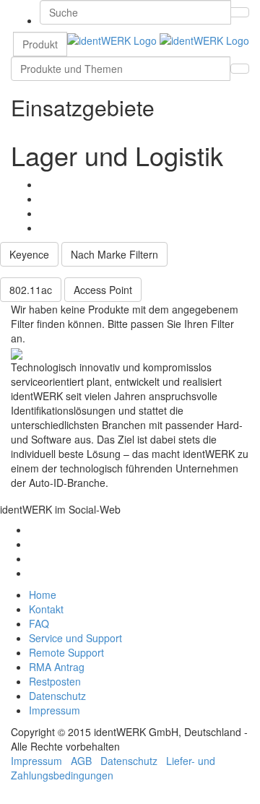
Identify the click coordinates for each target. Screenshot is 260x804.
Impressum (54, 710)
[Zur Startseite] (158, 39)
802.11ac (30, 289)
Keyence (29, 254)
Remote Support (66, 652)
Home (42, 594)
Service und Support (75, 638)
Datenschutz (57, 695)
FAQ (39, 623)
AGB (81, 760)
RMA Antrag (56, 667)
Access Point (103, 289)
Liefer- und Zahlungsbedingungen (113, 767)
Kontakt (46, 609)
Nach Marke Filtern (114, 254)
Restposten (55, 681)
